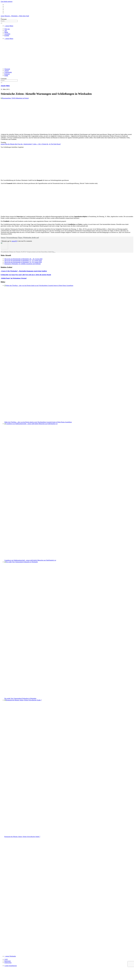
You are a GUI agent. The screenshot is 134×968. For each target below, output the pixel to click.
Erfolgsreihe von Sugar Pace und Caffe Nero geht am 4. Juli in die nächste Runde (26, 274)
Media (6, 32)
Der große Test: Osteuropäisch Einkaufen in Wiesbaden (20, 698)
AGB (6, 959)
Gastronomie (8, 72)
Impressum (7, 961)
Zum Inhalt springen (6, 1)
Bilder (8, 85)
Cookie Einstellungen (10, 965)
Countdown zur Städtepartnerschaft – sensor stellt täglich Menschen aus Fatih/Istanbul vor (30, 560)
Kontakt (6, 35)
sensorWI (14, 241)
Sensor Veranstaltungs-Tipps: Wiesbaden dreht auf (20, 237)
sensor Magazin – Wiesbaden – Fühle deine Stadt (15, 16)
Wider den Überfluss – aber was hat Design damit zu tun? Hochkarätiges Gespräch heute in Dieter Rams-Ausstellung (38, 422)
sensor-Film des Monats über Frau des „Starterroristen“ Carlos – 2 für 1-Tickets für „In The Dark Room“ (31, 144)
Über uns (7, 29)
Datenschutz (7, 962)
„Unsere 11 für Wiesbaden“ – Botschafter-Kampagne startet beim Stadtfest (24, 271)
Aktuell (6, 70)
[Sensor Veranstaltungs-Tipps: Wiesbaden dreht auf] (4, 249)
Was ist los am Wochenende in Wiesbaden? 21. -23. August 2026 (23, 260)
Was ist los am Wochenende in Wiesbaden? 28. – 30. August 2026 (23, 259)
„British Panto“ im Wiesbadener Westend (13, 278)
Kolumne (7, 74)
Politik (6, 75)
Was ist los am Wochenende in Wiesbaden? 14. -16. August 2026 (23, 262)
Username (4, 19)
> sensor (8, 26)
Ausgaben (7, 34)
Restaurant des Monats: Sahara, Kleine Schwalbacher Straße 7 (22, 836)
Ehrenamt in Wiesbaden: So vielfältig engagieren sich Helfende (22, 264)
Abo (5, 30)
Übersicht (7, 69)
